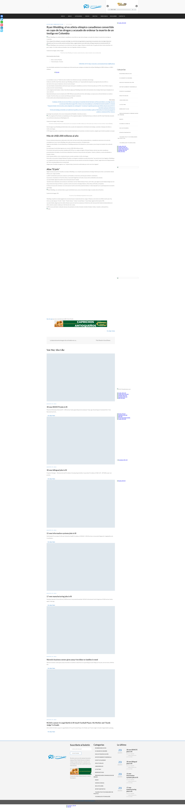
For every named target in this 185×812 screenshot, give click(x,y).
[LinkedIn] (1, 27)
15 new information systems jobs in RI (61, 533)
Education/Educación (126, 82)
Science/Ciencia (124, 123)
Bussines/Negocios (125, 73)
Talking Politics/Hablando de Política (127, 137)
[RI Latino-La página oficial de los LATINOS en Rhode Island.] (92, 6)
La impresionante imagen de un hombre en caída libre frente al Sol (63, 340)
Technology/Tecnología (127, 142)
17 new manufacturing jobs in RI (59, 596)
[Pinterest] (1, 24)
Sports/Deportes (125, 132)
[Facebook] (50, 7)
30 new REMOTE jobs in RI (57, 407)
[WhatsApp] (1, 22)
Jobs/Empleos (123, 100)
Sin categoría (124, 128)
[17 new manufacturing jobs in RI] (81, 567)
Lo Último (50, 24)
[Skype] (1, 30)
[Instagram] (55, 7)
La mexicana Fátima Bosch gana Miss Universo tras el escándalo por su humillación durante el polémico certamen (87, 103)
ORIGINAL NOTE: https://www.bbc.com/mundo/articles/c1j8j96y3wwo (97, 63)
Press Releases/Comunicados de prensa (128, 114)
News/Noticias (58, 24)
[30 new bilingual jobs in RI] (81, 441)
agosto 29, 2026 (51, 403)
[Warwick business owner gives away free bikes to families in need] (81, 630)
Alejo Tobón (130, 753)
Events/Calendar (125, 91)
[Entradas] (80, 340)
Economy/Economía (125, 78)
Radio (121, 119)
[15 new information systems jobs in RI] (81, 504)
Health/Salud (123, 95)
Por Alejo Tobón (111, 331)
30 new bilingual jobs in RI (57, 470)
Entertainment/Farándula (128, 86)
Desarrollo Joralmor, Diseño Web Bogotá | (84, 800)
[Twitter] (52, 7)
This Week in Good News (103, 340)
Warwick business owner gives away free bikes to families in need (72, 660)
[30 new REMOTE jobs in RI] (81, 377)
